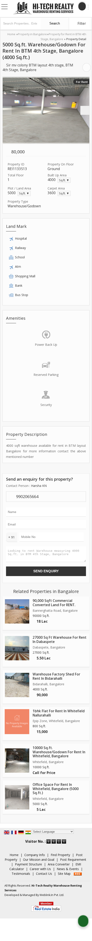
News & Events (68, 869)
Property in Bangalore (32, 34)
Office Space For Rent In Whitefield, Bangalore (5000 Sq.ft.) (56, 788)
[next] (84, 110)
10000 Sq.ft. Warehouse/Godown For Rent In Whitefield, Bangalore (59, 751)
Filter (81, 23)
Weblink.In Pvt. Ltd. (52, 895)
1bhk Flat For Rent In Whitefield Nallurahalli (59, 713)
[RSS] (78, 873)
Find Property (60, 855)
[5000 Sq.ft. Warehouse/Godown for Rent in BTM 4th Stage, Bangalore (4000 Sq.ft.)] (46, 110)
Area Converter (59, 864)
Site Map (64, 873)
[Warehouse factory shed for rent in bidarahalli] (17, 685)
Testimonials (21, 873)
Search (54, 23)
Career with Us (40, 869)
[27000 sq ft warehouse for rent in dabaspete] (17, 648)
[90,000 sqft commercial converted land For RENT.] (17, 611)
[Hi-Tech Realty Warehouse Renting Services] (43, 8)
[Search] (82, 6)
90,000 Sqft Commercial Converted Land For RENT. (54, 602)
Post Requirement (73, 859)
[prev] (7, 110)
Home (11, 34)
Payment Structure (28, 864)
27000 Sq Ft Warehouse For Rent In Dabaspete (59, 639)
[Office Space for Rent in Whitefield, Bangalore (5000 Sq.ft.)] (17, 797)
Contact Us (44, 873)
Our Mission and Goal (38, 859)
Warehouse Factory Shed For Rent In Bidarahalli (56, 676)
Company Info (34, 855)
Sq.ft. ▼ (64, 180)
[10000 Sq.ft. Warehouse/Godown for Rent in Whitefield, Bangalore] (17, 760)
